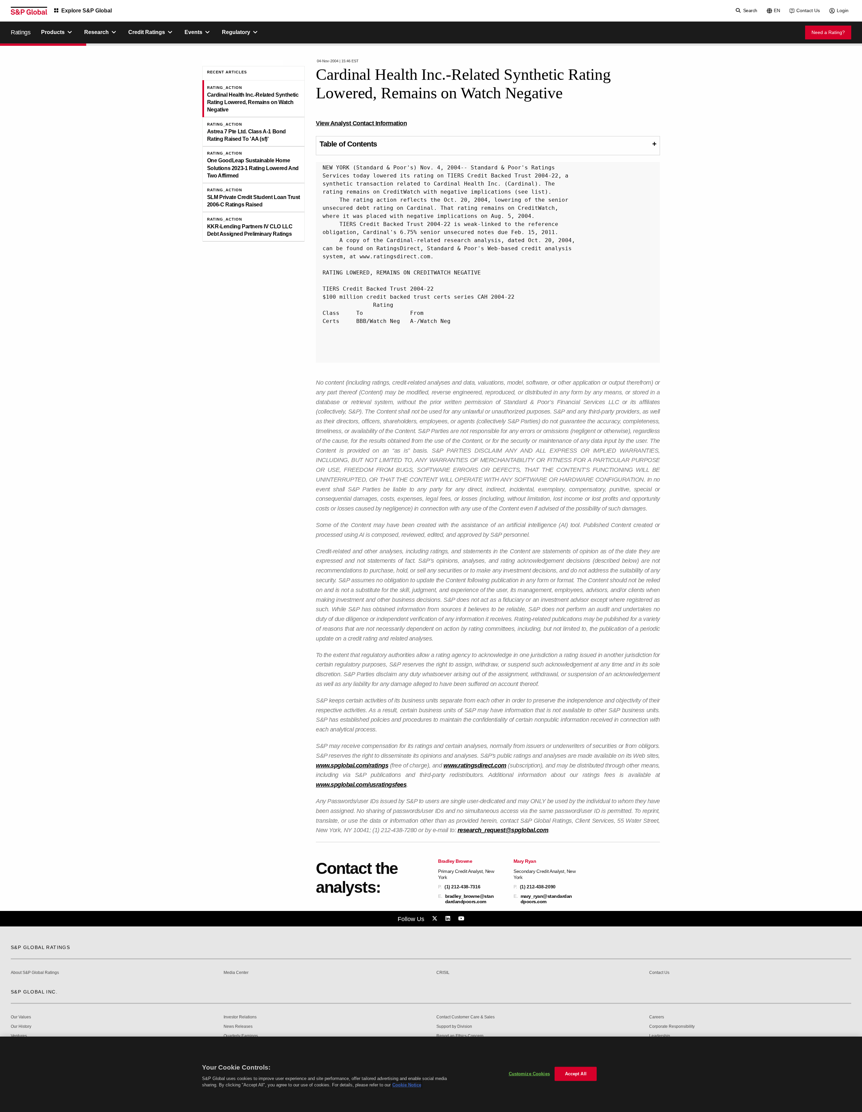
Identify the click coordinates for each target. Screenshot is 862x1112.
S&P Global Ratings (40, 947)
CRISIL (443, 973)
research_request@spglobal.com (503, 830)
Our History (21, 1026)
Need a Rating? (828, 32)
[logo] (29, 11)
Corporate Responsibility (672, 1026)
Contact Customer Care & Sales (465, 1017)
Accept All (576, 1073)
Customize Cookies (529, 1073)
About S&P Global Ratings (35, 973)
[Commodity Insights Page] (435, 918)
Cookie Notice (406, 1084)
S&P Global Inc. (34, 991)
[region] (431, 1074)
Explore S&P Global (86, 10)
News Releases (238, 1026)
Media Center (236, 973)
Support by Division (454, 1026)
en (777, 10)
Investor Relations (240, 1017)
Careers (656, 1017)
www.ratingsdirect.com (474, 765)
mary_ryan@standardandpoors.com (546, 898)
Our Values (21, 1017)
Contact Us (808, 10)
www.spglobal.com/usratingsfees (361, 784)
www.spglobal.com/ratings (352, 765)
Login (843, 10)
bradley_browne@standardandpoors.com (469, 898)
